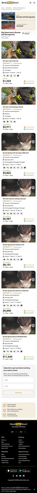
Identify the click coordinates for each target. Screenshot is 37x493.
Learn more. (13, 491)
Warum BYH (4, 448)
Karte (2, 454)
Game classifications (24, 446)
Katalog (3, 456)
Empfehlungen (22, 456)
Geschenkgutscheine (24, 460)
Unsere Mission (5, 444)
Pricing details (4, 37)
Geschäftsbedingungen (7, 458)
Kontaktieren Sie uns (7, 446)
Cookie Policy (5, 462)
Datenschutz (4, 460)
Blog (2, 442)
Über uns (3, 440)
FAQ (19, 462)
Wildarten (21, 442)
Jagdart (20, 444)
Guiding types (22, 448)
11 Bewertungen (17, 63)
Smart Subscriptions (24, 454)
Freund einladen (22, 458)
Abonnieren (18, 392)
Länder (20, 440)
